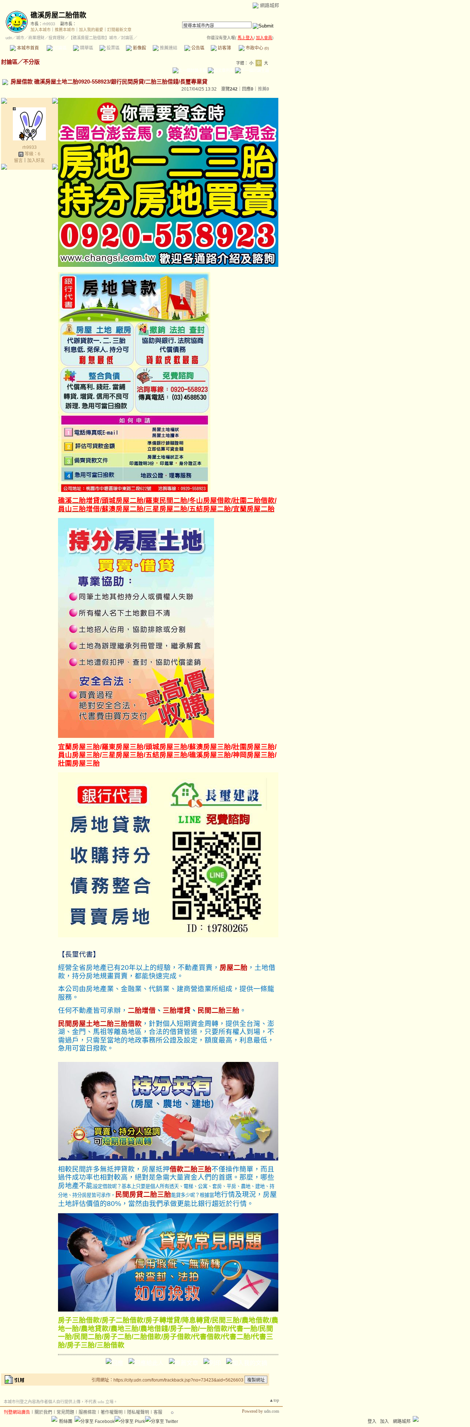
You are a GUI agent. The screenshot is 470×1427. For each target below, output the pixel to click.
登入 (372, 1421)
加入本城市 (40, 29)
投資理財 (56, 38)
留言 (18, 160)
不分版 (31, 62)
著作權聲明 (112, 1412)
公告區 (197, 48)
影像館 (139, 48)
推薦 (263, 89)
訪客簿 (224, 48)
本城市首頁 (27, 48)
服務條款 (87, 1412)
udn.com (271, 1411)
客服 (157, 1412)
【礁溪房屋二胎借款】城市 (93, 38)
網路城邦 (269, 5)
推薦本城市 (65, 29)
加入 (384, 1421)
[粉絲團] (54, 1419)
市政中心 (257, 48)
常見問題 (65, 1412)
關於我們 (43, 1412)
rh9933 (49, 24)
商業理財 (36, 38)
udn (9, 38)
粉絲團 (65, 1421)
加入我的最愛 (91, 29)
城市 (20, 38)
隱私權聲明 (138, 1412)
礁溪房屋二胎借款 (58, 15)
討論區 (60, 48)
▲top (274, 1400)
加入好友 (36, 160)
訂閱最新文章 (119, 29)
